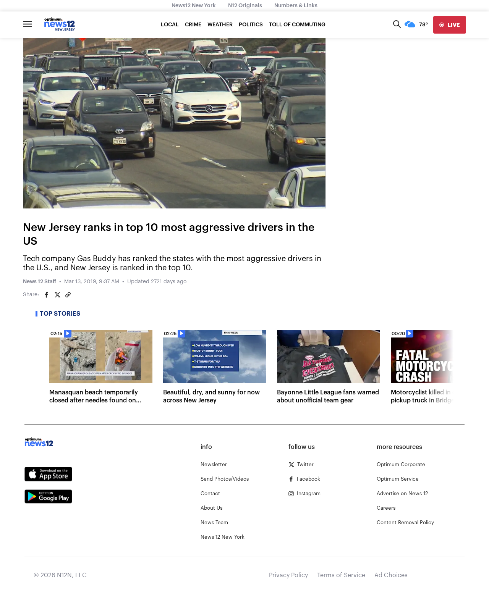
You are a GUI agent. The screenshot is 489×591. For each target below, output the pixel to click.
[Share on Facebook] (47, 295)
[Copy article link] (68, 295)
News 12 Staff (39, 281)
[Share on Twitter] (57, 295)
